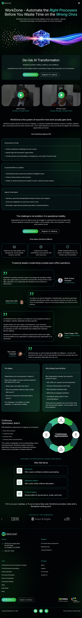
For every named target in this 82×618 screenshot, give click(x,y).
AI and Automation (7, 571)
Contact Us (44, 575)
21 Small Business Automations (10, 568)
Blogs (3, 585)
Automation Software (8, 581)
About (42, 565)
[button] (79, 3)
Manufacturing (45, 547)
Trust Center (44, 571)
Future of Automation (8, 578)
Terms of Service (67, 611)
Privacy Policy (76, 611)
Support (43, 568)
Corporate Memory (46, 550)
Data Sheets (5, 588)
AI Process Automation (8, 575)
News (3, 591)
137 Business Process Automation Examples (14, 565)
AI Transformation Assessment (49, 543)
